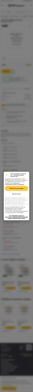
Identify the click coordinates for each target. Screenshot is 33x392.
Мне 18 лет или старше (16, 188)
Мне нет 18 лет (16, 194)
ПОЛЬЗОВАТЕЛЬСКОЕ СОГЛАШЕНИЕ (14, 184)
